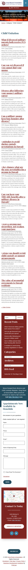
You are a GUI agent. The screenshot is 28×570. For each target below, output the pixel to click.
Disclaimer (6, 476)
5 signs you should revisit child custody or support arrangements (13, 255)
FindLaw (14, 565)
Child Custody (9, 48)
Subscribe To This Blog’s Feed (13, 374)
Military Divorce (9, 99)
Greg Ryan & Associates (14, 46)
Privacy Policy (20, 561)
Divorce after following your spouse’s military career (12, 93)
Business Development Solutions (13, 563)
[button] (25, 3)
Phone (5, 430)
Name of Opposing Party (9, 447)
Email (5, 439)
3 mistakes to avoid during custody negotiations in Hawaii (12, 144)
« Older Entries (5, 307)
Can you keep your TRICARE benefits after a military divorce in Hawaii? (13, 198)
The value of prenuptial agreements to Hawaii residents (12, 283)
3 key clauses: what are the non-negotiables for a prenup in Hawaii (13, 169)
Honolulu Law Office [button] (14, 526)
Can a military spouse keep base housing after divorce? (12, 118)
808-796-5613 (15, 8)
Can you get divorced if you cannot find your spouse (12, 67)
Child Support (10, 263)
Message (5, 456)
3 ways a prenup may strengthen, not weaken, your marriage (12, 226)
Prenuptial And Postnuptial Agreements (15, 176)
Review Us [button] (14, 551)
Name (4, 422)
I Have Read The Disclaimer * (13, 472)
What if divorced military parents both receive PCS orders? (13, 42)
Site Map (12, 561)
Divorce (7, 74)
